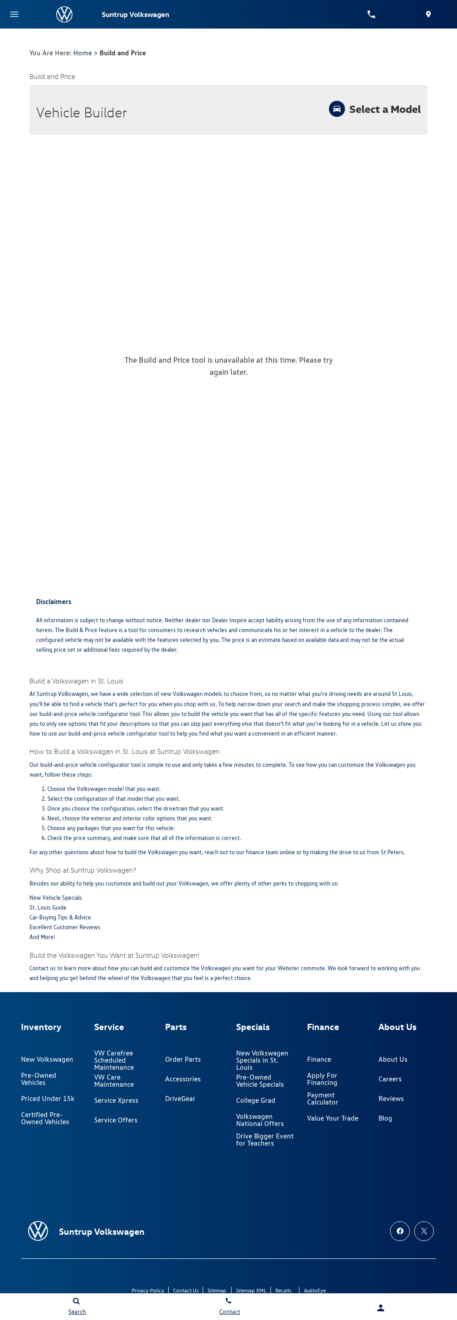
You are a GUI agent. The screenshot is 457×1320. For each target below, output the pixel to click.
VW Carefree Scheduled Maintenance (114, 1060)
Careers (390, 1079)
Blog (385, 1118)
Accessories (183, 1079)
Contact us (42, 968)
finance (255, 852)
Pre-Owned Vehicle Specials (260, 1080)
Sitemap (217, 1290)
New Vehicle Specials (55, 897)
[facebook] (400, 1231)
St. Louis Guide (47, 907)
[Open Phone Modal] (371, 14)
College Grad (255, 1100)
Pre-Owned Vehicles (38, 1079)
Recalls (283, 1290)
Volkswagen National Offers (260, 1120)
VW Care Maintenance (114, 1080)
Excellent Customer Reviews (64, 927)
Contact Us (186, 1290)
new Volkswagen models (191, 694)
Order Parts (183, 1059)
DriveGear (180, 1098)
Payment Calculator (322, 1098)
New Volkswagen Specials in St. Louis (262, 1060)
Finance (319, 1059)
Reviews (391, 1098)
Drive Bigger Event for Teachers (265, 1139)
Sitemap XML (251, 1290)
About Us (392, 1059)
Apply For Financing (322, 1079)
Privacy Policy (148, 1290)
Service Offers (115, 1120)
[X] (424, 1231)
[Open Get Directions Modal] (428, 14)
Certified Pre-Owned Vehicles (45, 1118)
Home (82, 53)
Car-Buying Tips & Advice (60, 917)
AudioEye (315, 1290)
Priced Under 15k (48, 1098)
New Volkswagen (47, 1059)
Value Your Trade (332, 1118)
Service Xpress (116, 1100)
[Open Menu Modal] (14, 14)
